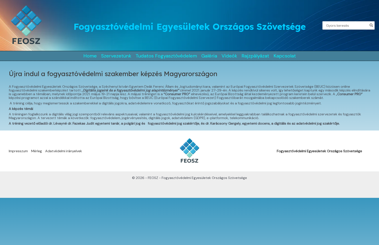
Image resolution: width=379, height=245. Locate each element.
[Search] (371, 25)
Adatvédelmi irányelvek (63, 151)
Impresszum (18, 151)
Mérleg (36, 151)
